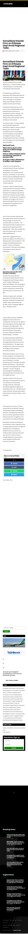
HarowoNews (7, 701)
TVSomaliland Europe (9, 718)
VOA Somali (6, 732)
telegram (15, 474)
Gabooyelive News (8, 697)
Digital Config (17, 930)
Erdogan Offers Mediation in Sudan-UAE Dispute (13, 160)
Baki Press (16, 688)
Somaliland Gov (17, 711)
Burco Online (7, 692)
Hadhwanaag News (16, 699)
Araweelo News (7, 688)
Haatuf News (6, 699)
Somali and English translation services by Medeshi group (12, 673)
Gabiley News (17, 694)
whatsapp (15, 471)
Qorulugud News (11, 707)
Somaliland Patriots (9, 713)
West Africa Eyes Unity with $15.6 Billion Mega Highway (12, 149)
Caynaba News (16, 692)
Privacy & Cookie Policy (9, 925)
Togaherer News (8, 716)
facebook (15, 463)
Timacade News (20, 713)
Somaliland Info (7, 711)
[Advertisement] (14, 26)
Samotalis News (15, 709)
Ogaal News (13, 705)
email (15, 467)
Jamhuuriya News (8, 703)
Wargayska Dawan (17, 720)
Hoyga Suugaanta (16, 701)
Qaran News (8, 50)
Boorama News (20, 690)
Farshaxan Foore (8, 694)
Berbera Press (11, 690)
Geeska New (18, 697)
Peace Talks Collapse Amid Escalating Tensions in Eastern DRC (14, 155)
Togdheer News (18, 716)
